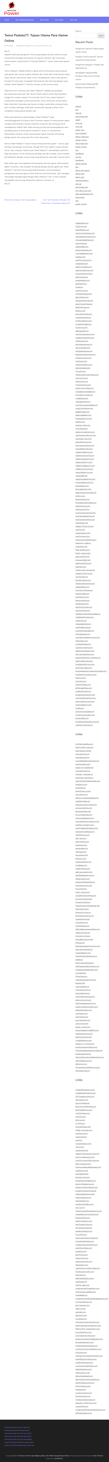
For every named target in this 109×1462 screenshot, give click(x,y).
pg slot (20, 1439)
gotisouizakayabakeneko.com (88, 1167)
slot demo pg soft (83, 190)
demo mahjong (82, 137)
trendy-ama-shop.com (85, 570)
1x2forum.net (81, 226)
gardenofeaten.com (83, 1231)
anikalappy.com (82, 486)
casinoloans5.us (82, 986)
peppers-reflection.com (86, 1403)
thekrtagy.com (81, 641)
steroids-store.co (82, 936)
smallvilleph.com (82, 868)
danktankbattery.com (84, 1278)
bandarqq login (10, 1430)
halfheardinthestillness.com (87, 966)
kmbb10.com (81, 1251)
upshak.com (80, 1312)
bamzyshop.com (82, 600)
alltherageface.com (83, 688)
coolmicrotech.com (84, 647)
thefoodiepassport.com (85, 1003)
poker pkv (79, 130)
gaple (77, 120)
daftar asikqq (81, 164)
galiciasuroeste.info (83, 872)
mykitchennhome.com (85, 996)
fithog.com (80, 943)
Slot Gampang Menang (25, 20)
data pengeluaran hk (84, 194)
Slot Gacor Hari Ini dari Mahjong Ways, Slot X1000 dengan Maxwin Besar (44, 1456)
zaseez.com (80, 257)
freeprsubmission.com (85, 583)
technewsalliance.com (85, 516)
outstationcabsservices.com (87, 637)
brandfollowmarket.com (86, 1359)
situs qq (78, 123)
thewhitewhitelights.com (86, 956)
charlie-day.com (82, 1285)
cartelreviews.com (83, 358)
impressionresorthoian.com (87, 1322)
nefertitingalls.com (83, 267)
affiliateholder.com (83, 1413)
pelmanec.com (81, 1100)
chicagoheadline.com (84, 240)
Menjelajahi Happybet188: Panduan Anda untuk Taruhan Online (87, 76)
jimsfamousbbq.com (84, 744)
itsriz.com (79, 1147)
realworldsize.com (83, 1197)
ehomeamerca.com (83, 344)
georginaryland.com (84, 949)
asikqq (78, 106)
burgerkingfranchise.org (85, 1191)
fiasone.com (80, 1275)
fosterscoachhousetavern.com (88, 1211)
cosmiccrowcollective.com (87, 1160)
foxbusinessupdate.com (85, 1292)
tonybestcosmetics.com (85, 674)
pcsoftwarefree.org (83, 304)
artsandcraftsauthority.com (87, 722)
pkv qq (78, 184)
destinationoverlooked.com (87, 1379)
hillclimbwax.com (83, 1386)
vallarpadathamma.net (85, 1194)
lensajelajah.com (82, 280)
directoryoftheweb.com (85, 1106)
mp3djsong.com (82, 757)
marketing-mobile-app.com (87, 1268)
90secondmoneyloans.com (87, 375)
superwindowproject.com (86, 1007)
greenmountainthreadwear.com (89, 1339)
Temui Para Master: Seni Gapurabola (20, 200)
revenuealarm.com (83, 705)
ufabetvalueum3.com (84, 459)
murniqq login (15, 1442)
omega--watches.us (84, 774)
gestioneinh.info (82, 556)
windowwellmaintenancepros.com (90, 1410)
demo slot (79, 174)
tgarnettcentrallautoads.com (87, 781)
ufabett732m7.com (83, 573)
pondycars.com (82, 604)
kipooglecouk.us (82, 993)
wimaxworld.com (82, 902)
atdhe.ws (79, 959)
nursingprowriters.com (85, 1335)
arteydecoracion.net (84, 939)
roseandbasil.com (83, 953)
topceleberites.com (84, 449)
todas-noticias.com (83, 1130)
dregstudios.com (82, 879)
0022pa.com (80, 852)
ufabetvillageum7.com (85, 466)
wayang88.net (81, 476)
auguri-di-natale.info (84, 767)
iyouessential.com (83, 317)
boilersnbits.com (82, 1218)
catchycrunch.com (83, 260)
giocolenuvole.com (83, 314)
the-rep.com (80, 838)
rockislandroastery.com (85, 698)
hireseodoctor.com (83, 418)
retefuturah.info (82, 509)
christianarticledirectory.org (87, 1067)
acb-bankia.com (82, 1305)
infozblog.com (81, 922)
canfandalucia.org (83, 627)
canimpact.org (81, 1017)
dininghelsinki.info (83, 489)
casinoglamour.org (83, 1061)
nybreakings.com (82, 634)
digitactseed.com (82, 368)
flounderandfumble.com (85, 503)
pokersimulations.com (85, 432)
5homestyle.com (82, 1071)
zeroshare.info (81, 855)
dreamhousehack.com (85, 651)
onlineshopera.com (83, 294)
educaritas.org (81, 277)
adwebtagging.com (83, 1369)
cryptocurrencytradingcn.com (88, 1349)
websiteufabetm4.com (85, 479)
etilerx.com (80, 496)
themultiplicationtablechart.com (89, 1057)
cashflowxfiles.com (83, 1248)
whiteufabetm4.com (84, 482)
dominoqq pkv (81, 116)
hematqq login (26, 1442)
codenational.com (83, 691)
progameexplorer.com (85, 695)
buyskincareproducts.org (86, 1047)
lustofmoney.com (83, 1396)
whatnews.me (81, 546)
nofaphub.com (81, 263)
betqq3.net (80, 983)
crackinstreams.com (84, 408)
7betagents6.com (82, 401)
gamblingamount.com (84, 1383)
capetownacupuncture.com (87, 1154)
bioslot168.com (82, 718)
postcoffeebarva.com (84, 1184)
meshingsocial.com (83, 1261)
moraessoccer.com (83, 885)
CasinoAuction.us (83, 990)
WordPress (59, 1458)
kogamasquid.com (83, 1054)
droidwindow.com (83, 580)
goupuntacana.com (83, 250)
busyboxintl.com (82, 1177)
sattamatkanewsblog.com (86, 1346)
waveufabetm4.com (84, 472)
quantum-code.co (83, 543)
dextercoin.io (81, 1064)
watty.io (78, 1140)
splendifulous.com (83, 442)
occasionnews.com (83, 1393)
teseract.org (80, 567)
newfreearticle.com (83, 1224)
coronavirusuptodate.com (86, 405)
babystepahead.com (84, 1376)
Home (6, 20)
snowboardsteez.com (84, 1241)
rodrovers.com (81, 381)
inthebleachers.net (83, 1040)
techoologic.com (82, 610)
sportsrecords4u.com (84, 445)
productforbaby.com (84, 1204)
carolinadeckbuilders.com (86, 828)
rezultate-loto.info (83, 439)
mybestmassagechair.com (86, 970)
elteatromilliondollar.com (86, 1187)
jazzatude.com (81, 848)
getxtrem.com (81, 1255)
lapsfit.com (80, 422)
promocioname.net (83, 899)
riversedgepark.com (84, 253)
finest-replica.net (82, 553)
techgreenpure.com (84, 351)
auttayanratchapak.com (85, 1180)
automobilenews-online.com (87, 657)
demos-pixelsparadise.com (87, 798)
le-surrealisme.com (83, 815)
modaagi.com (81, 865)
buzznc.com (80, 678)
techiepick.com (82, 597)
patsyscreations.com (84, 270)
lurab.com (79, 708)
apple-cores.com (82, 1027)
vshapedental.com (83, 624)
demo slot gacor (82, 170)
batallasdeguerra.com (84, 875)
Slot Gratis (44, 20)
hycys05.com (81, 1234)
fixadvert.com (81, 784)
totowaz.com (81, 1352)
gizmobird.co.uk (82, 754)
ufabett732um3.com (84, 526)
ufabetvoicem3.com (84, 469)
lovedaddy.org (81, 1295)
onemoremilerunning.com (86, 1238)
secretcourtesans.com (85, 233)
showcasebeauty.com (84, 818)
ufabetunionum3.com (84, 455)
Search (78, 31)
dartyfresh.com (82, 297)
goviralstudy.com (82, 1020)
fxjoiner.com (80, 681)
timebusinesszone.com (85, 1399)
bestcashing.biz (82, 909)
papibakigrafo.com (83, 1010)
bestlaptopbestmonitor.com (87, 946)
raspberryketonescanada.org (87, 614)
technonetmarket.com (85, 519)
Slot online (59, 20)
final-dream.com (82, 550)
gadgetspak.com (82, 412)
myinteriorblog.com (84, 590)
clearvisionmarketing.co (85, 540)
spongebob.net (81, 1174)
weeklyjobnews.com (84, 1362)
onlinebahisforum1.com (85, 236)
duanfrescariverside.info (85, 492)
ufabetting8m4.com (84, 452)
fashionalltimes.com (84, 661)
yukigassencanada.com (85, 391)
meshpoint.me (81, 1170)
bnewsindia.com (82, 594)
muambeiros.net (82, 919)
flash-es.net (80, 1308)
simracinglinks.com (83, 808)
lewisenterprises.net (84, 300)
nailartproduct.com (83, 364)
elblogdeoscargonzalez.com (87, 929)
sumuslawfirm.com (83, 1332)
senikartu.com (81, 1133)
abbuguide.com (82, 331)
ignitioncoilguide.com (84, 711)
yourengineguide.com (84, 631)
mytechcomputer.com (85, 715)
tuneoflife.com (81, 1406)
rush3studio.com (82, 1113)
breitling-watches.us (84, 778)
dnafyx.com (80, 311)
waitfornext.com (82, 536)
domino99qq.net (82, 1103)
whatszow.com (81, 341)
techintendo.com (82, 348)
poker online (81, 140)
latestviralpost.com (83, 1221)
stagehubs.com (81, 223)
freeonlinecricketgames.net (87, 906)
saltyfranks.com (82, 842)
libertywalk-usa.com (84, 747)
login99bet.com (82, 230)
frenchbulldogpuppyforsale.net (89, 1050)
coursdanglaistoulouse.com (87, 761)
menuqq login (9, 1427)
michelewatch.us (82, 771)
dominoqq (79, 197)
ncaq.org (79, 287)
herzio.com (80, 1120)
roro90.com (80, 1117)
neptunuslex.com (82, 764)
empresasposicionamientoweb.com (90, 671)
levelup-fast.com (82, 425)
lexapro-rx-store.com (84, 1044)
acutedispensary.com (84, 1342)
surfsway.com (81, 361)
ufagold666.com (82, 587)
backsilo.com (81, 1315)
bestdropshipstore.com (85, 354)
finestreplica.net (82, 499)
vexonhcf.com (81, 794)
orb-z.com (80, 1207)
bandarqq (79, 153)
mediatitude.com (82, 801)
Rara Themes (98, 1456)
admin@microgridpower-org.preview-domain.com (34, 46)
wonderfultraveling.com (85, 895)
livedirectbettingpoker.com (87, 1288)
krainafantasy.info (83, 1127)
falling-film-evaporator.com (87, 1329)
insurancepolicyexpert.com (87, 821)
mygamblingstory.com (85, 1090)
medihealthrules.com (84, 617)
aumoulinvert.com (83, 1000)
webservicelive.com (84, 725)
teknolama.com (82, 1201)
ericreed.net (80, 973)
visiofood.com (81, 577)
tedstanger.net (81, 523)
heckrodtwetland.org (84, 963)
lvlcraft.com (80, 371)
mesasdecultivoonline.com (87, 1214)
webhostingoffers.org (84, 338)
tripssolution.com (83, 385)
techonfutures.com (83, 607)
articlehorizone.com (84, 395)
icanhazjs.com (81, 1013)
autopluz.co (80, 788)
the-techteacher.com (84, 654)
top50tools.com (82, 835)
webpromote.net (82, 933)
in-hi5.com (80, 1123)
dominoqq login (10, 1433)
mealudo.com (81, 1282)
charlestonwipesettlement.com (89, 1356)
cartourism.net (81, 1023)
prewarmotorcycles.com (86, 805)
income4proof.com (84, 273)
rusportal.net (81, 1137)
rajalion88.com (81, 247)
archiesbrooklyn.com (84, 916)
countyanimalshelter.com (86, 1366)
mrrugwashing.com (83, 1302)
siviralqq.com (81, 1319)
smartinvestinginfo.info (85, 513)
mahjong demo (82, 180)
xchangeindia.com (83, 644)
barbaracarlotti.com (84, 1034)
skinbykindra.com (83, 684)
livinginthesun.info (83, 1143)
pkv (77, 110)
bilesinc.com (80, 858)
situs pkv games (22, 1427)
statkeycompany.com (84, 825)
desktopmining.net (83, 1037)
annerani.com (81, 845)
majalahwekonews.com (85, 1093)
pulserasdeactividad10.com (87, 1030)
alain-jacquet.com (83, 1164)
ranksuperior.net (82, 1373)
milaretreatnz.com (83, 862)
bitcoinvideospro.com (85, 1157)
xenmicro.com (81, 290)
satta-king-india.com (84, 388)
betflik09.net (81, 284)
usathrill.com (81, 620)
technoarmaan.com (83, 668)
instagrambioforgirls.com (86, 1245)
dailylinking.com (82, 307)
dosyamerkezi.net (83, 811)
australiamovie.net (83, 751)
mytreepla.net (81, 428)
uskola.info (80, 529)
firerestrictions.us (83, 912)
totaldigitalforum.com (85, 664)
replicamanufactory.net (85, 435)
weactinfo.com (81, 1258)
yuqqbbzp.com (81, 398)
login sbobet (81, 133)
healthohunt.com (82, 506)
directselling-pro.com (84, 701)
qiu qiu (78, 157)
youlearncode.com (83, 324)
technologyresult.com (85, 334)
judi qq (78, 113)
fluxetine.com (81, 976)
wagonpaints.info (82, 533)
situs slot (73, 20)
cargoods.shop (81, 1150)
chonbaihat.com (82, 926)
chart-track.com (82, 892)
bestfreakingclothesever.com (88, 1325)
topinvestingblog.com (85, 831)
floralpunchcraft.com (84, 1271)
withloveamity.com (83, 321)
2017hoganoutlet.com (84, 1096)
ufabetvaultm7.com (83, 462)
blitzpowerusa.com (83, 1228)
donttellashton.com (83, 1110)
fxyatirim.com (81, 327)
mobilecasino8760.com (85, 980)
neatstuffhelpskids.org (85, 882)
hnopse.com (80, 1389)
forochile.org (81, 889)
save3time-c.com (83, 791)
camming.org (81, 243)
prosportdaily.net (82, 560)
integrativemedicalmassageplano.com (91, 1298)
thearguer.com (81, 1265)
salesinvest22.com (83, 563)
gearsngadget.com (83, 415)
